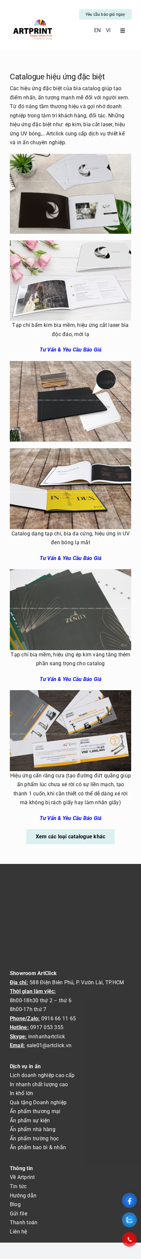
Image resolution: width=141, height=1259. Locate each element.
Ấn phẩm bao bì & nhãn (38, 1147)
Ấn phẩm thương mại (35, 1111)
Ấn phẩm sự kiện (30, 1120)
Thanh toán (23, 1222)
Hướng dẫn (23, 1195)
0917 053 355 (46, 1027)
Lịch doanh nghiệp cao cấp (42, 1075)
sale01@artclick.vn (49, 1045)
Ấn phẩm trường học (34, 1138)
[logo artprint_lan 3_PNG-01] (32, 19)
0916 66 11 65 (58, 1018)
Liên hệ (18, 1232)
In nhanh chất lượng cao (39, 1084)
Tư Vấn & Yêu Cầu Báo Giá (71, 350)
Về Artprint (22, 1177)
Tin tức (18, 1186)
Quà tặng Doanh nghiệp (38, 1102)
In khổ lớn (21, 1093)
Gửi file (18, 1213)
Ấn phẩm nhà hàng (32, 1129)
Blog (15, 1204)
